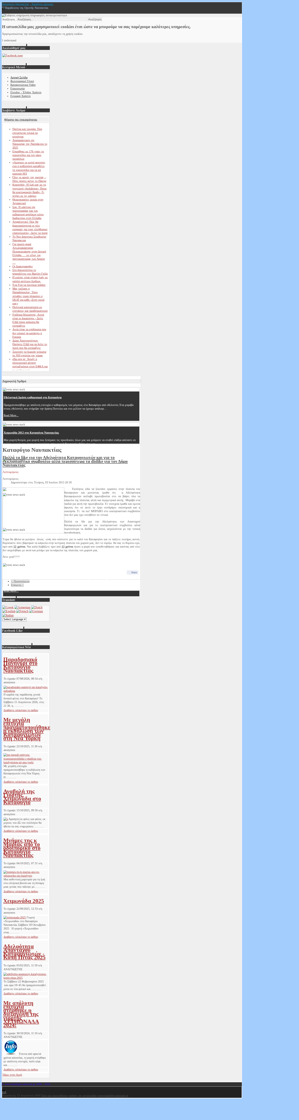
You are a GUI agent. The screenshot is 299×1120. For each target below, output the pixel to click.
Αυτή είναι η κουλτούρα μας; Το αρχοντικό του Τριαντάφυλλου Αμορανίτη (49, 467)
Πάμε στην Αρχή (12, 1074)
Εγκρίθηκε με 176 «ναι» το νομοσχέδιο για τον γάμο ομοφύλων (28, 155)
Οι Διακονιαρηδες (22, 266)
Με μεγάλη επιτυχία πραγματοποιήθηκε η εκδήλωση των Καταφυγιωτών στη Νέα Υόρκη (26, 729)
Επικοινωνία (17, 88)
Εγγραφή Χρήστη (20, 96)
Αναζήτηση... (9, 19)
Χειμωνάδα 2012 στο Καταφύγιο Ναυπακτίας (31, 432)
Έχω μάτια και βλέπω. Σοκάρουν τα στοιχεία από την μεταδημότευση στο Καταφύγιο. (56, 502)
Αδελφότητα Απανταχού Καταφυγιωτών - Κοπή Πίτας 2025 (24, 952)
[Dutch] (37, 607)
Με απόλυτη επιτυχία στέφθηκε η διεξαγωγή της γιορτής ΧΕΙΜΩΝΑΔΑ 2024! (21, 1014)
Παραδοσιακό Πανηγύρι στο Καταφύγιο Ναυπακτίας (20, 665)
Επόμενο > (17, 584)
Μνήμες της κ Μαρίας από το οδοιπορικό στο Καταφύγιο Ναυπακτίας (21, 847)
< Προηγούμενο (20, 581)
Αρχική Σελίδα (18, 77)
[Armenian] (22, 607)
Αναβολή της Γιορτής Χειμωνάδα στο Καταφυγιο (22, 797)
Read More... (11, 415)
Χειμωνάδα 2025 (23, 901)
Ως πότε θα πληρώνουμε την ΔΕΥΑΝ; (26, 573)
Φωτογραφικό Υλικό (22, 81)
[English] (8, 611)
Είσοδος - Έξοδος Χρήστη (25, 92)
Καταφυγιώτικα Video (23, 84)
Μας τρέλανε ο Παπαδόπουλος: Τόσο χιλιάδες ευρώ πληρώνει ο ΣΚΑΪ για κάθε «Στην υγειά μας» (28, 296)
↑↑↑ (4, 1092)
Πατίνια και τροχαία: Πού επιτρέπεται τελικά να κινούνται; (27, 133)
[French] (22, 611)
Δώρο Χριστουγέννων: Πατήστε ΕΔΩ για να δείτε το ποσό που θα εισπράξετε (29, 344)
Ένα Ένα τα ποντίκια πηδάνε (29, 285)
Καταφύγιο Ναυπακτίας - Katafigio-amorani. (28, 4)
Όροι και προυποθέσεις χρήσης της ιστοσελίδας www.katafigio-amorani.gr (84, 1095)
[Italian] (8, 615)
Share (134, 572)
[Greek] (8, 607)
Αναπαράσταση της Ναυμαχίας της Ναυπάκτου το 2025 (29, 144)
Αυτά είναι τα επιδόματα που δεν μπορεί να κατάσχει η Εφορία (29, 333)
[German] (36, 611)
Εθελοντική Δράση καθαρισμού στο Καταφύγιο (33, 397)
